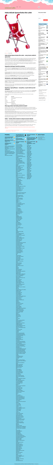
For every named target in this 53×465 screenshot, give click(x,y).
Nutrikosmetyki (18, 291)
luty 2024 (28, 172)
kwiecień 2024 (29, 170)
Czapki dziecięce (18, 179)
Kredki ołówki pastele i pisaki (20, 248)
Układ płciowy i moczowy (19, 417)
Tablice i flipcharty (19, 399)
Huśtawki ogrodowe (19, 217)
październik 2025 (29, 153)
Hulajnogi (17, 215)
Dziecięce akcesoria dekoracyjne (21, 192)
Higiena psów (18, 213)
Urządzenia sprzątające (19, 421)
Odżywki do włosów (19, 298)
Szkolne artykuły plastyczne (20, 397)
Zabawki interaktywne (19, 445)
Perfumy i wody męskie (19, 311)
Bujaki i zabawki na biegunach (20, 175)
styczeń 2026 (29, 151)
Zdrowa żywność (18, 453)
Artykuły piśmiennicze (19, 161)
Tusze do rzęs (18, 412)
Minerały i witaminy (19, 279)
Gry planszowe (18, 208)
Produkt (17, 354)
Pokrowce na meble (19, 329)
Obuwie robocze (18, 295)
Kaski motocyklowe (19, 224)
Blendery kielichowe (19, 173)
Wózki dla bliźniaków (19, 431)
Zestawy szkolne (18, 456)
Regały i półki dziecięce (19, 364)
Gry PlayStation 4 (18, 209)
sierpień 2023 (29, 177)
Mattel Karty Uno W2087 (42, 100)
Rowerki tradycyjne (19, 370)
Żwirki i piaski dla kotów (19, 460)
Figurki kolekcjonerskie (19, 195)
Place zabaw (18, 318)
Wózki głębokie (18, 432)
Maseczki (17, 267)
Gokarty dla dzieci (18, 202)
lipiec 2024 (28, 167)
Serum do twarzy (18, 374)
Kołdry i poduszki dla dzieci (20, 233)
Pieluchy (17, 313)
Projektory (17, 355)
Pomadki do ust (18, 330)
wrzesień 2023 (29, 176)
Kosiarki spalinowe (18, 240)
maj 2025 (28, 158)
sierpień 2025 (29, 155)
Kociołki (17, 228)
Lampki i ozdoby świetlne (19, 256)
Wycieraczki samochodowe (20, 435)
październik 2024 (29, 164)
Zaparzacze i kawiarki (19, 452)
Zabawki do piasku (18, 439)
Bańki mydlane (18, 166)
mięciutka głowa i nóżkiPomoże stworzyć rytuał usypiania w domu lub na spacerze (20, 275)
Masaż (17, 266)
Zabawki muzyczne (19, 447)
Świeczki (17, 393)
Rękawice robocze (19, 367)
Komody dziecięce (18, 234)
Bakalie (17, 164)
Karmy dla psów (18, 223)
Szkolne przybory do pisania (20, 398)
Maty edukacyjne (18, 270)
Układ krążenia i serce (19, 415)
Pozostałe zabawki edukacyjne (20, 349)
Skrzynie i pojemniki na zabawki (20, 378)
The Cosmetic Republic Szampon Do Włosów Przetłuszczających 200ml (42, 98)
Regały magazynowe (19, 365)
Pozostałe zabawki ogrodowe (20, 350)
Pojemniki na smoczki (19, 326)
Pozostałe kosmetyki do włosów (21, 344)
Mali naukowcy (18, 264)
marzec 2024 (29, 171)
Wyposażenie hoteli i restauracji (20, 436)
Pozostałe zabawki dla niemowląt (21, 348)
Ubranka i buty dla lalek (19, 413)
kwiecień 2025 (29, 159)
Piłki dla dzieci (18, 314)
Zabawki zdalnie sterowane (20, 450)
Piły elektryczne (18, 316)
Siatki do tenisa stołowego (20, 375)
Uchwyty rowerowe (19, 414)
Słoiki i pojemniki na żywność (20, 380)
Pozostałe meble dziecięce (20, 345)
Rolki (16, 368)
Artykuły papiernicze (19, 160)
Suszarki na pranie (18, 392)
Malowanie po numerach (19, 265)
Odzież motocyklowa (19, 297)
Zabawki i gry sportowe (19, 444)
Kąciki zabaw (18, 222)
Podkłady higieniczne (19, 324)
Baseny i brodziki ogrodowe (20, 169)
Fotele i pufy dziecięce (19, 198)
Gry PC (17, 207)
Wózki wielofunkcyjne (19, 434)
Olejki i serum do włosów (19, 303)
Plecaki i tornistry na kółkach (20, 320)
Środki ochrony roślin (19, 387)
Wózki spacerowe (18, 433)
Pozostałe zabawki (19, 347)
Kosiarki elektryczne (19, 239)
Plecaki (17, 319)
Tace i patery (18, 400)
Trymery (17, 411)
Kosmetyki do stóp (19, 244)
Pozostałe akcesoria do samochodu (19, 340)
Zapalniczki (17, 451)
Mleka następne (18, 280)
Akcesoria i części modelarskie (20, 150)
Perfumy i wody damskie (19, 310)
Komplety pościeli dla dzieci (20, 237)
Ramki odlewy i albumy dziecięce (21, 360)
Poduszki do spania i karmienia (20, 325)
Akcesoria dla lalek (19, 144)
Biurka (17, 172)
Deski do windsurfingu (19, 184)
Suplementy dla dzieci (19, 390)
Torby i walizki (18, 403)
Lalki (16, 254)
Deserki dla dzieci (18, 183)
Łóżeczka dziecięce (19, 262)
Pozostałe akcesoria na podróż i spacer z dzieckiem (21, 343)
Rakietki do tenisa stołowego (20, 359)
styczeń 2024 (29, 173)
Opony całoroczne (19, 304)
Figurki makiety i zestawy (19, 196)
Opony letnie (18, 305)
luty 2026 (28, 150)
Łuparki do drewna (18, 263)
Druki (16, 191)
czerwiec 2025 (29, 157)
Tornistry (17, 406)
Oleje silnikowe (18, 302)
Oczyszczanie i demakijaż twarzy (21, 296)
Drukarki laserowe (18, 190)
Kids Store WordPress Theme (28, 463)
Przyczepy (17, 358)
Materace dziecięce (19, 269)
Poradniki (17, 331)
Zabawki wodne (18, 449)
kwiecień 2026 (29, 148)
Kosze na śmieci (18, 247)
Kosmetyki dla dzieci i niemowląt (21, 242)
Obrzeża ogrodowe (19, 294)
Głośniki (17, 201)
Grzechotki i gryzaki (19, 211)
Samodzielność (18, 373)
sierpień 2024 (29, 166)
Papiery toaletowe (19, 307)
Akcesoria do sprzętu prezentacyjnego (19, 147)
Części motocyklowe (19, 180)
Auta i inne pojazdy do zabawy (20, 163)
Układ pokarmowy (18, 418)
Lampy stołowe (18, 258)
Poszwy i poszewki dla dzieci (20, 333)
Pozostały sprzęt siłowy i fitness (20, 351)
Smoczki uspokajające (19, 381)
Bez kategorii (18, 171)
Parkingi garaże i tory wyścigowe (21, 308)
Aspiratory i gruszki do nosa (20, 162)
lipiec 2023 (28, 178)
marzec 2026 (29, 149)
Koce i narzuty (18, 226)
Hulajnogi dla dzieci (19, 216)
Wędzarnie (17, 424)
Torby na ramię (18, 404)
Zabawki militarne (18, 446)
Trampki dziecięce (18, 408)
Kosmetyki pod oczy (19, 245)
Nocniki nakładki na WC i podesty (21, 289)
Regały (17, 363)
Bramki (17, 174)
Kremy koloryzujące (19, 250)
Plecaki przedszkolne (19, 321)
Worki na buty (18, 430)
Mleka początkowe (19, 281)
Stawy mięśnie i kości (19, 388)
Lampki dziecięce (18, 255)
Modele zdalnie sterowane (20, 282)
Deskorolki (17, 185)
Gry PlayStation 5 (18, 210)
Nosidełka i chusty (18, 290)
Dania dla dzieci (18, 181)
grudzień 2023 (29, 174)
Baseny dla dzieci (18, 168)
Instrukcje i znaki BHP (19, 218)
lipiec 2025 (28, 156)
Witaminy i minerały (19, 425)
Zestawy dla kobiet (19, 455)
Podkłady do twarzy (19, 323)
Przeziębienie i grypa (19, 357)
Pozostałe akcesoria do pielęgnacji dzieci (19, 338)
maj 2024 (28, 169)
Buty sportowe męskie (19, 176)
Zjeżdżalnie (17, 457)
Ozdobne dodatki (18, 306)
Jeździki (17, 221)
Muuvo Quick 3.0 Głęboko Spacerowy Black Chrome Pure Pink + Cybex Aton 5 (12, 131)
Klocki (17, 225)
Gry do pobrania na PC (19, 204)
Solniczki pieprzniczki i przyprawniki (19, 383)
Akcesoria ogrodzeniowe (19, 152)
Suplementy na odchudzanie (20, 391)
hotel (16, 214)
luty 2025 (28, 161)
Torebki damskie (18, 405)
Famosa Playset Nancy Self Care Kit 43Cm (42, 93)
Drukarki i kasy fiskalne (19, 189)
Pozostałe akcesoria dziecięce (20, 341)
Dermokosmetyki (18, 182)
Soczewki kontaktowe (19, 382)
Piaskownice (18, 312)
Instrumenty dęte (18, 219)
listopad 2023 (29, 175)
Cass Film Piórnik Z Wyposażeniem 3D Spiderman (43, 95)
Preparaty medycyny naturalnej (21, 352)
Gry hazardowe (18, 206)
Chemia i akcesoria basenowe (20, 177)
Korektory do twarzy (19, 238)
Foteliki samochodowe (19, 199)
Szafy (17, 394)
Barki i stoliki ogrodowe (19, 167)
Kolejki (17, 230)
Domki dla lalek (18, 187)
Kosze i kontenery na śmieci (20, 246)
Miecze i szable (18, 276)
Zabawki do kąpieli (18, 438)
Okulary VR (17, 301)
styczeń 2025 (29, 162)
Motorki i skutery (18, 283)
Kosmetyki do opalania (19, 243)
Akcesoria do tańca (19, 148)
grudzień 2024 (29, 163)
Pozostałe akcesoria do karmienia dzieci (19, 336)
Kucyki (17, 253)
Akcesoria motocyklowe (19, 151)
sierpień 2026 (29, 145)
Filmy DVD (17, 197)
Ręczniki (17, 361)
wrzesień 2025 (29, 154)
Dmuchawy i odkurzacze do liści (20, 186)
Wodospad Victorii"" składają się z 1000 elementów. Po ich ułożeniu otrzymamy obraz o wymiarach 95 (21, 428)
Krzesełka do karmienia (19, 251)
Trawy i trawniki (18, 410)
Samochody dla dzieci (19, 372)
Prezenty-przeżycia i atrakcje (20, 353)
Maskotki (17, 268)
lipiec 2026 (28, 146)
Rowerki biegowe (18, 369)
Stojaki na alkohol (18, 389)
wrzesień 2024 (29, 165)
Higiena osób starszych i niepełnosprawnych (19, 212)
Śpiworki (17, 384)
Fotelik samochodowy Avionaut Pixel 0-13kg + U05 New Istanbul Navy (30, 131)
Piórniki (17, 317)
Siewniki (17, 377)
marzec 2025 (29, 160)
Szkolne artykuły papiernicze (20, 396)
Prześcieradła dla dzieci (19, 356)
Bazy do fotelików (18, 170)
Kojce (17, 229)
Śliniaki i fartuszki (18, 379)
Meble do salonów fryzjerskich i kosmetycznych (20, 272)
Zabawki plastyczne (19, 448)
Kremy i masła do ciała (19, 249)
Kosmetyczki (18, 241)
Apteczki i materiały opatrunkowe (19, 159)
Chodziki (17, 178)
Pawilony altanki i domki (19, 309)
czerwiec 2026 (29, 147)
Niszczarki (17, 288)
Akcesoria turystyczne (19, 155)
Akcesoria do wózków (19, 149)
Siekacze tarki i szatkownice (20, 376)
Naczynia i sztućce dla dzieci (20, 284)
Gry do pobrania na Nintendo (20, 203)
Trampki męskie (18, 409)
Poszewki (17, 332)
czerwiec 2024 (29, 168)
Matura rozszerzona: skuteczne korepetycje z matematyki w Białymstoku (43, 90)
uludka (7, 53)
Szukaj (39, 18)
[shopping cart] (39, 7)
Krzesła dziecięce (18, 252)
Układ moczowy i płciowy (19, 416)
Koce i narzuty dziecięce (19, 227)
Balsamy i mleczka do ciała (20, 165)
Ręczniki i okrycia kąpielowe (20, 362)
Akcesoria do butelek (19, 145)
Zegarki (17, 454)
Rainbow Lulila (10, 8)
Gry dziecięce (18, 205)
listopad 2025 (29, 152)
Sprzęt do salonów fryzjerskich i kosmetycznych (20, 386)
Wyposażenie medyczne (19, 437)
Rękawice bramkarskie (19, 366)
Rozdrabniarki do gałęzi (19, 371)
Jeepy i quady (18, 220)
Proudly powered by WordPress (19, 463)
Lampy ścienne (18, 257)
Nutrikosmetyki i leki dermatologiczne (19, 293)
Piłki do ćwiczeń (18, 315)
